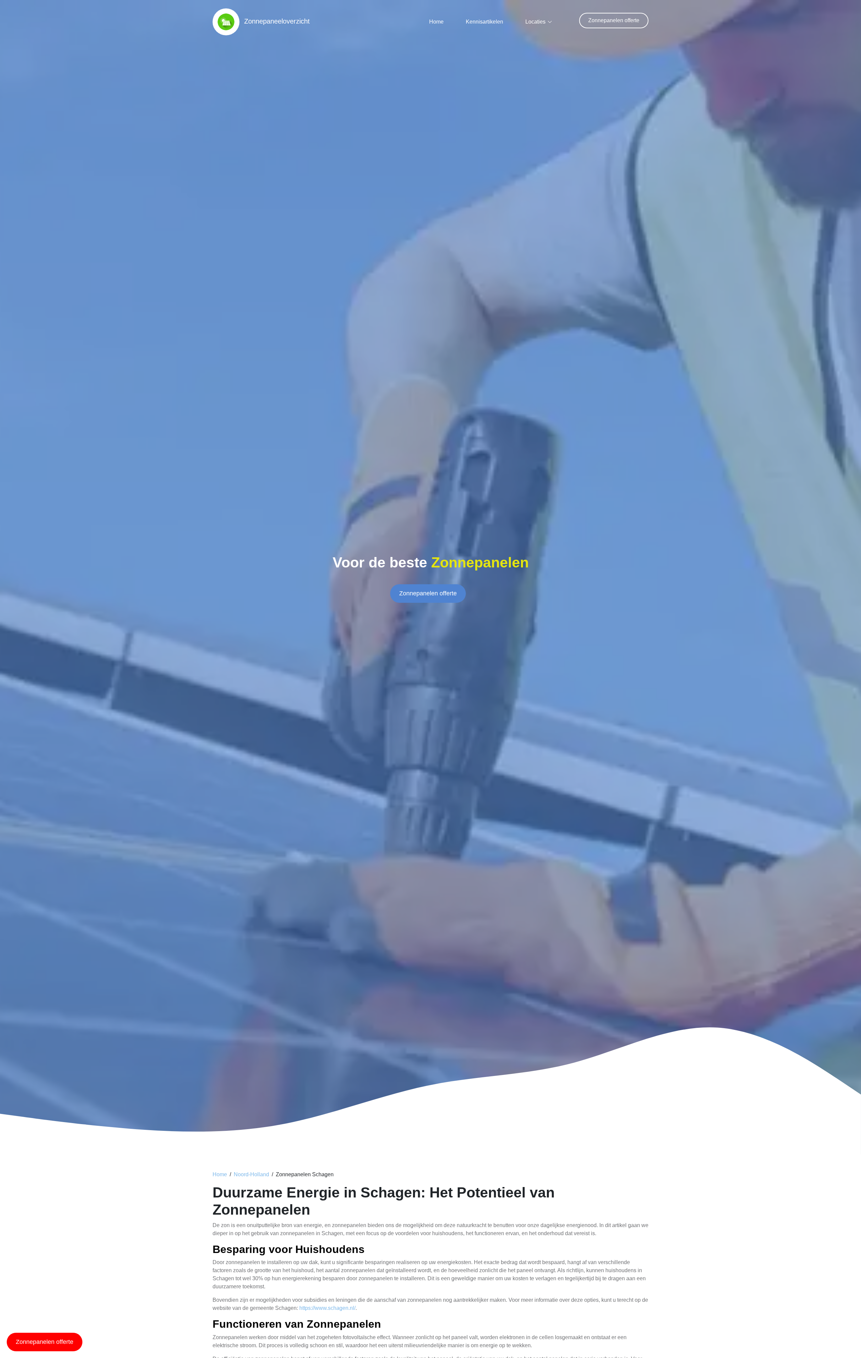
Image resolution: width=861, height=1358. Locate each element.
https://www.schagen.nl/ (327, 1308)
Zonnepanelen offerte (613, 20)
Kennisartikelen (484, 22)
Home (436, 22)
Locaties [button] (535, 22)
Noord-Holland (251, 1174)
